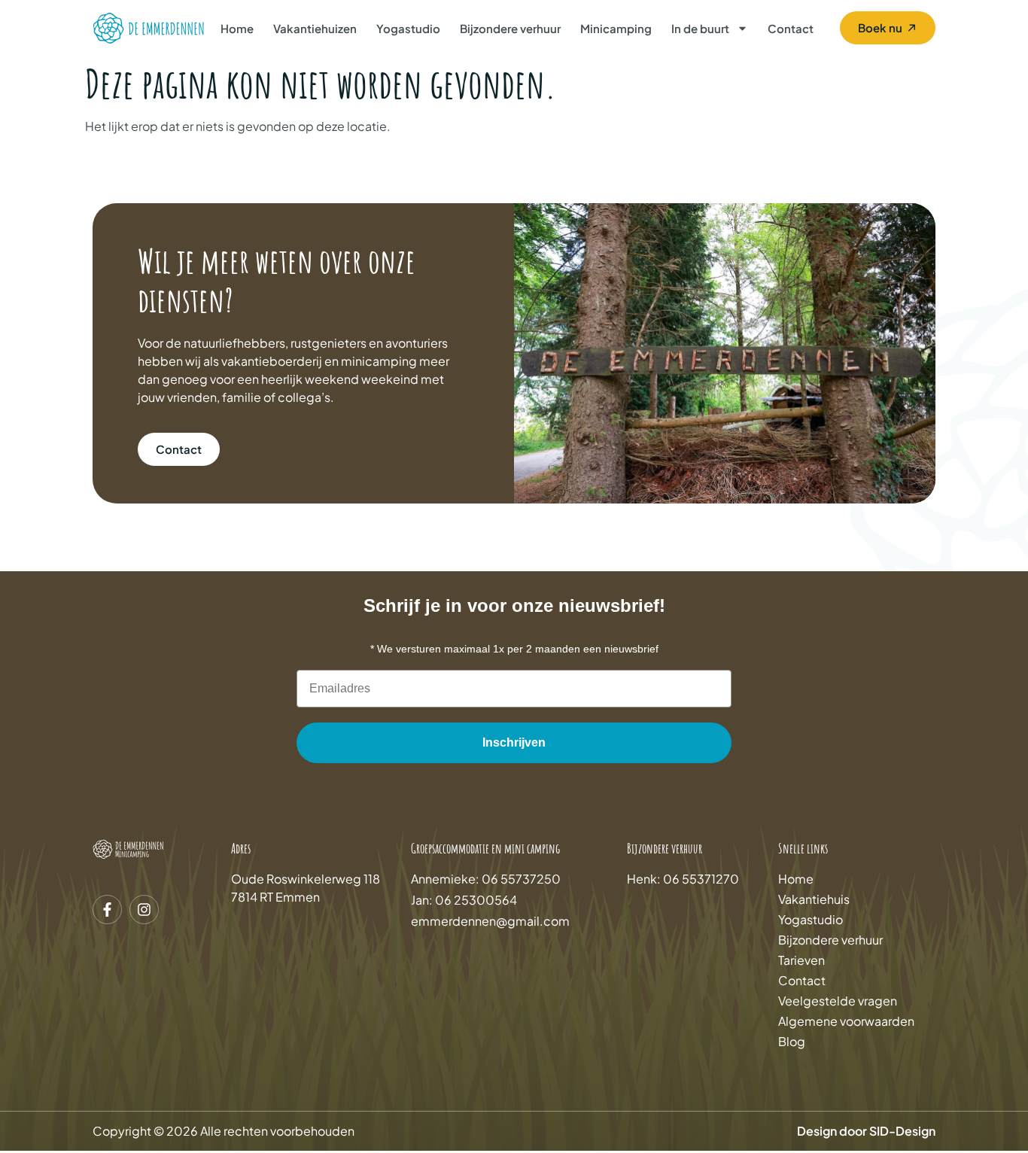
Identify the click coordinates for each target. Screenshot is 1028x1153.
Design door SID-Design (866, 1131)
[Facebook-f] (107, 909)
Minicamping (616, 28)
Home (237, 28)
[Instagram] (144, 909)
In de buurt (700, 28)
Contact (791, 28)
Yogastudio (408, 28)
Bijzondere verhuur (510, 28)
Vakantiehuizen (315, 28)
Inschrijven (514, 742)
